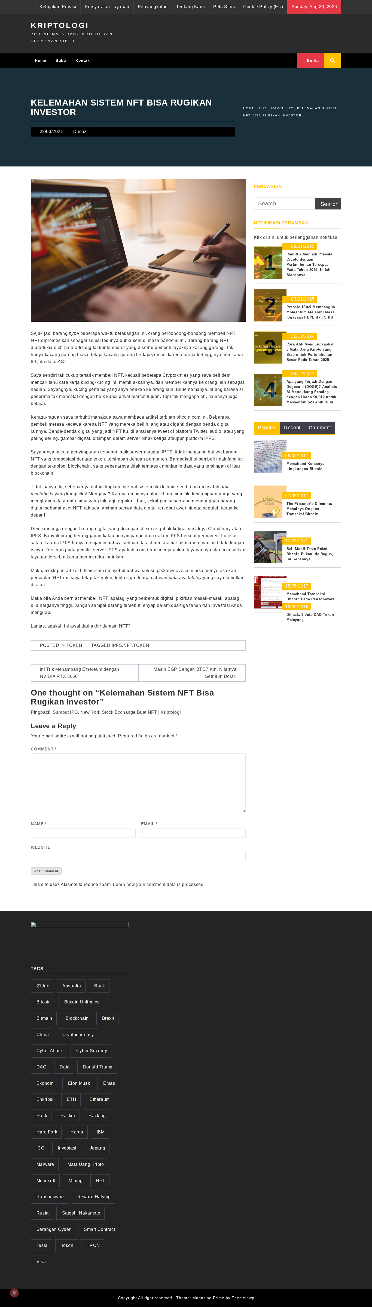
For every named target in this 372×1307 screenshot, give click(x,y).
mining (76, 1180)
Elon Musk (79, 1083)
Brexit (108, 1018)
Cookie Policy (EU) (263, 6)
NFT (127, 645)
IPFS (36, 535)
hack (41, 1115)
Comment (43, 749)
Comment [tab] (320, 427)
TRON (93, 1245)
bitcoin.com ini (191, 417)
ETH (71, 1099)
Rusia (42, 1213)
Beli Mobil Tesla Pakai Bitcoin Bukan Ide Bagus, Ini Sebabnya (309, 554)
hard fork (46, 1132)
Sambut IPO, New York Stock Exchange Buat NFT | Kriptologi (117, 712)
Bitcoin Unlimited (82, 1002)
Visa (41, 1261)
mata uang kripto (86, 1164)
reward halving (94, 1196)
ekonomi (45, 1083)
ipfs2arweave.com (174, 570)
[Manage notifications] (14, 1293)
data (64, 1067)
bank (99, 986)
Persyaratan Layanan (107, 6)
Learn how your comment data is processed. (159, 884)
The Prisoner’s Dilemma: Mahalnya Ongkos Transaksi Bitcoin (309, 509)
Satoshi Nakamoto (81, 1213)
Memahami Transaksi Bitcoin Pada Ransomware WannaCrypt (310, 599)
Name (39, 823)
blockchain (77, 1018)
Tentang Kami (190, 6)
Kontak (82, 60)
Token (74, 645)
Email (149, 823)
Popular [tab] (267, 427)
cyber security (91, 1050)
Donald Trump (97, 1067)
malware (45, 1164)
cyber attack (49, 1050)
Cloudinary (219, 528)
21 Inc (42, 986)
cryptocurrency (78, 1034)
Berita (312, 60)
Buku (61, 60)
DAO (41, 1067)
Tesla (42, 1245)
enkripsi (45, 1099)
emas (109, 1083)
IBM (101, 1132)
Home (40, 60)
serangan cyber (53, 1229)
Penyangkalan (153, 6)
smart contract (99, 1229)
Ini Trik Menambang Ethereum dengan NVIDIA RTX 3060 (79, 673)
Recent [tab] (292, 427)
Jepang (97, 1148)
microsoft (45, 1180)
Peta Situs (224, 6)
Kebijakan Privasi (57, 6)
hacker (67, 1115)
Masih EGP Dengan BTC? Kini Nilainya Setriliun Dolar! (195, 673)
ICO (40, 1148)
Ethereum (100, 1099)
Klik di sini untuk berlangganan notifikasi (296, 237)
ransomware (50, 1196)
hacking (97, 1115)
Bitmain (44, 1018)
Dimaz (80, 131)
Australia (71, 986)
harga (77, 1132)
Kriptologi (60, 25)
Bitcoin (43, 1002)
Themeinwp (243, 1298)
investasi (67, 1148)
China (42, 1034)
